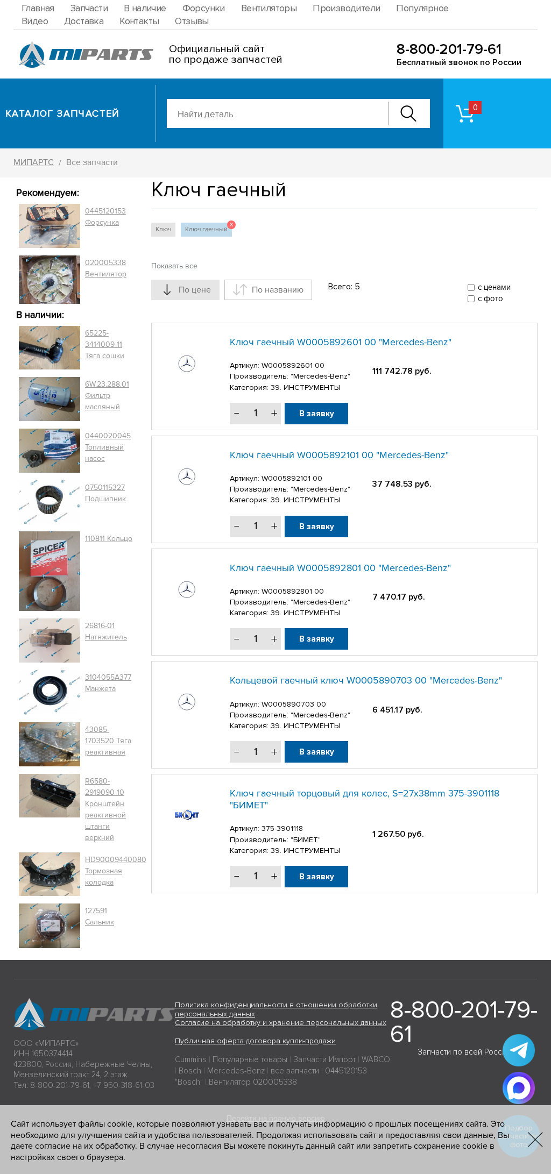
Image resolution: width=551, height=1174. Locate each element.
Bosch (190, 1071)
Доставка (83, 21)
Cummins (191, 1059)
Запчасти (89, 8)
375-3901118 (282, 828)
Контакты (139, 21)
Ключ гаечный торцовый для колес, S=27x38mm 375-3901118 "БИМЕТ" (364, 799)
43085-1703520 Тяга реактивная (108, 741)
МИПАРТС (33, 162)
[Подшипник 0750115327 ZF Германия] (49, 502)
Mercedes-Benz (236, 1071)
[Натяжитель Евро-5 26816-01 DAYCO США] (49, 640)
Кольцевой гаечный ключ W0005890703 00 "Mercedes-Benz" (366, 680)
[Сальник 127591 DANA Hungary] (49, 926)
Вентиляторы (268, 8)
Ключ (163, 229)
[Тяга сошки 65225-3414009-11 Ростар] (49, 348)
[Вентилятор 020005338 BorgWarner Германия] (49, 279)
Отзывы (191, 21)
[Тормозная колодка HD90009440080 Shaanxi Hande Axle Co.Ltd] (49, 874)
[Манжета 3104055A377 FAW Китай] (49, 692)
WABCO (376, 1059)
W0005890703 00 (294, 704)
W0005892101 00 (292, 478)
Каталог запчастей (62, 113)
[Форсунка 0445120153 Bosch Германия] (49, 226)
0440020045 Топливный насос (108, 447)
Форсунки (203, 8)
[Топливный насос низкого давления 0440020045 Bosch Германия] (49, 450)
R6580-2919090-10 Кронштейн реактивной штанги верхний (105, 809)
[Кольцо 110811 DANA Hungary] (49, 571)
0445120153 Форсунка (105, 217)
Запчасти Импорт (324, 1059)
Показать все (174, 266)
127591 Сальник (99, 916)
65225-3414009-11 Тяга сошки (104, 344)
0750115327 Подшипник (105, 493)
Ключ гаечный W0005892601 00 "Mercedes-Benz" (340, 342)
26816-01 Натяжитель (106, 631)
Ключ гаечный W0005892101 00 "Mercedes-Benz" (339, 455)
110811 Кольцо (108, 538)
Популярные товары (250, 1059)
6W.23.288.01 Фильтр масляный (107, 395)
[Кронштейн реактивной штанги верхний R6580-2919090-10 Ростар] (49, 809)
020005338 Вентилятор (105, 268)
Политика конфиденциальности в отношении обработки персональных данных (276, 1009)
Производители (346, 8)
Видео (35, 21)
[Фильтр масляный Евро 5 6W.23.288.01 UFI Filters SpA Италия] (49, 399)
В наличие (145, 8)
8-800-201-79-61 (449, 49)
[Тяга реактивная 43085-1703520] (49, 744)
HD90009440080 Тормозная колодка (115, 871)
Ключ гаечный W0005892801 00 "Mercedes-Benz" (340, 568)
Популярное (422, 8)
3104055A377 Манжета (108, 683)
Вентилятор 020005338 (253, 1082)
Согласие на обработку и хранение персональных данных (280, 1022)
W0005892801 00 (293, 591)
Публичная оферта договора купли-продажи (255, 1040)
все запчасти (295, 1071)
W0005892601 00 (293, 365)
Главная (38, 8)
